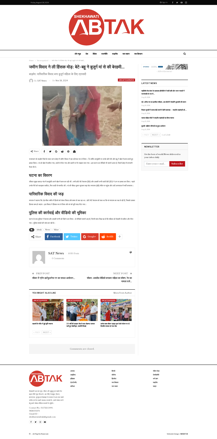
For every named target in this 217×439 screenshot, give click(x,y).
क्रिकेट (114, 378)
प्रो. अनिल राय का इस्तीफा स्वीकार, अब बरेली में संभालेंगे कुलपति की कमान (163, 102)
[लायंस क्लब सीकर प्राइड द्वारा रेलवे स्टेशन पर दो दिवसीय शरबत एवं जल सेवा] (116, 310)
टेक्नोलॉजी (156, 375)
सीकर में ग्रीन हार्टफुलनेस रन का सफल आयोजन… (53, 277)
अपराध (72, 371)
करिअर (72, 386)
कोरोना (114, 375)
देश (87, 53)
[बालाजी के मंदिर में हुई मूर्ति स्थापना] (48, 310)
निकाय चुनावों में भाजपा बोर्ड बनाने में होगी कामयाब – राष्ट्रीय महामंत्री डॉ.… (164, 110)
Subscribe (177, 163)
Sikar (56, 230)
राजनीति (104, 53)
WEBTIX (184, 434)
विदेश (95, 53)
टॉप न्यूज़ (78, 53)
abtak (39, 230)
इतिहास (72, 378)
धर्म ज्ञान (155, 378)
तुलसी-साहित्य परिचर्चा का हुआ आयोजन (153, 126)
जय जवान (125, 53)
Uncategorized (126, 80)
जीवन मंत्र (156, 371)
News (47, 230)
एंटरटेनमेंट (73, 382)
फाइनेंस (115, 53)
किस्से (113, 371)
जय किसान (138, 53)
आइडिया (72, 375)
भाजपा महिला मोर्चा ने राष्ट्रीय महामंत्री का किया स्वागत (157, 118)
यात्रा (154, 386)
